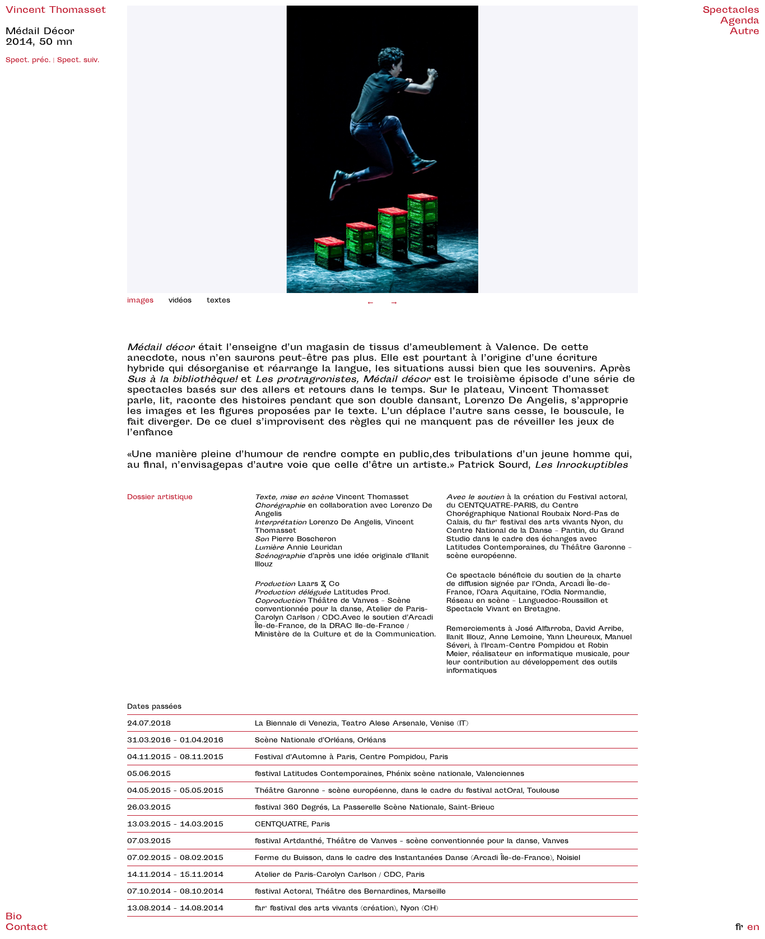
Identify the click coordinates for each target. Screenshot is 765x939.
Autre (744, 32)
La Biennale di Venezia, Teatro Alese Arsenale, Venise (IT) (361, 724)
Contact (27, 928)
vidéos (180, 301)
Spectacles (731, 11)
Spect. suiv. (78, 60)
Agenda (739, 22)
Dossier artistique (160, 497)
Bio (14, 917)
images (140, 301)
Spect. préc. (28, 60)
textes (218, 301)
